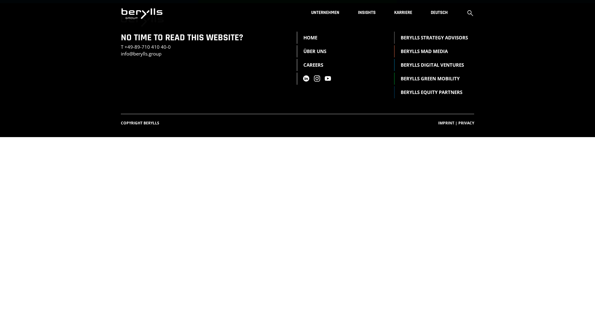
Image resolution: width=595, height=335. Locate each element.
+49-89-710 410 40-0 (148, 47)
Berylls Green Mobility (430, 78)
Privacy (466, 123)
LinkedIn (306, 78)
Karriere (403, 13)
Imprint (447, 123)
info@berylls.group (141, 54)
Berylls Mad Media (424, 51)
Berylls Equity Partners (431, 92)
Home (310, 37)
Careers (313, 65)
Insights (367, 13)
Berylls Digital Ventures (432, 65)
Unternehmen (325, 13)
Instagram (317, 78)
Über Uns (314, 51)
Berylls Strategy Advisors (434, 37)
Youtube (328, 78)
